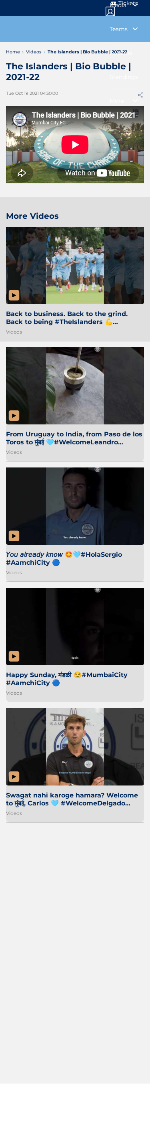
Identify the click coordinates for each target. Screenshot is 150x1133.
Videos (14, 332)
